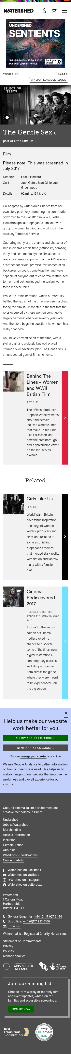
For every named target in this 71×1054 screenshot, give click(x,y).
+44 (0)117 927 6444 (48, 916)
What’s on (11, 74)
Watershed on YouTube (23, 874)
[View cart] (54, 11)
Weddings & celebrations (20, 855)
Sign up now (22, 1010)
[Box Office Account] (44, 11)
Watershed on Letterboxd (25, 884)
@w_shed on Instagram (24, 879)
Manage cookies (14, 956)
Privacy (8, 946)
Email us (14, 926)
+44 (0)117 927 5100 (36, 921)
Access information (16, 835)
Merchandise (12, 829)
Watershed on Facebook (24, 870)
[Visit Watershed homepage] (19, 11)
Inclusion (9, 840)
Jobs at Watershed (15, 824)
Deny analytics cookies (35, 747)
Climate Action (13, 845)
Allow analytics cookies (35, 737)
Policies (8, 951)
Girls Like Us (24, 141)
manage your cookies (34, 756)
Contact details (13, 860)
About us (9, 850)
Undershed (10, 819)
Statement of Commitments (22, 941)
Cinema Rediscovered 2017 (48, 79)
